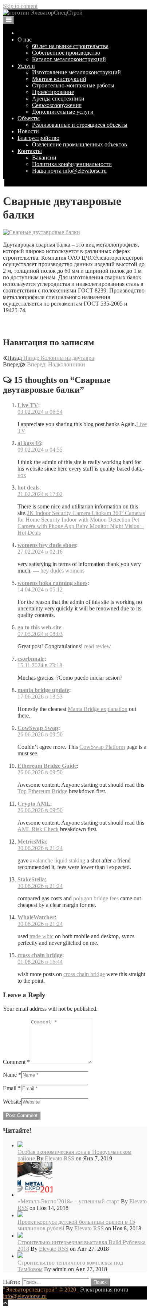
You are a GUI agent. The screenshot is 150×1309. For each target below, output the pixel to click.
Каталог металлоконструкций (69, 59)
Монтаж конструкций (59, 79)
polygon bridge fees (96, 898)
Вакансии (44, 157)
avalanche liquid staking (57, 860)
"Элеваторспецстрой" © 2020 (40, 1289)
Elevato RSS (59, 1158)
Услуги (26, 66)
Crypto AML (33, 804)
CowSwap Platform (102, 747)
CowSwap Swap (37, 728)
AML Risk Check (38, 829)
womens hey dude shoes (46, 545)
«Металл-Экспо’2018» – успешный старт (68, 1201)
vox (21, 475)
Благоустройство (38, 138)
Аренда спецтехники (58, 98)
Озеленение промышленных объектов (79, 144)
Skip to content (20, 6)
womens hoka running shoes (52, 583)
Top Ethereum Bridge (42, 791)
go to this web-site (39, 627)
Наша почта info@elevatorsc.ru (69, 171)
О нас (24, 39)
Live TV (27, 405)
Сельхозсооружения (57, 105)
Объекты (28, 118)
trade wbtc (41, 936)
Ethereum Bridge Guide (47, 766)
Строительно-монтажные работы (73, 85)
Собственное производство (66, 53)
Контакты (29, 151)
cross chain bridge (39, 955)
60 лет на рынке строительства (70, 46)
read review (97, 646)
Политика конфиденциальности (72, 164)
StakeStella (31, 879)
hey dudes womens (62, 570)
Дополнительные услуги (63, 112)
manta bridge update (43, 690)
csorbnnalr (30, 659)
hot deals (28, 487)
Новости (28, 131)
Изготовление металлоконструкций (76, 72)
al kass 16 (29, 443)
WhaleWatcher (36, 917)
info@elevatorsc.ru (25, 1296)
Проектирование (53, 92)
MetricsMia (31, 841)
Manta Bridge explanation (97, 709)
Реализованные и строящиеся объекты (79, 125)
